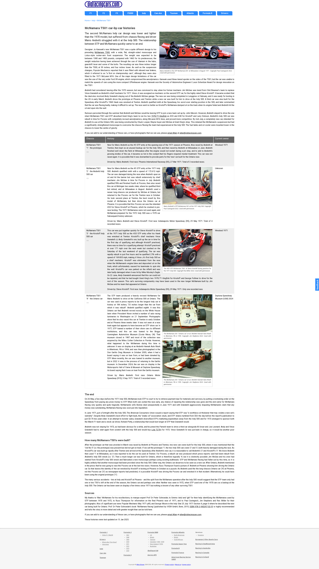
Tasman (103, 558)
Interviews (105, 544)
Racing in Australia (202, 548)
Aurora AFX (152, 555)
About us (178, 564)
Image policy (186, 564)
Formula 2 (127, 532)
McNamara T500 (102, 52)
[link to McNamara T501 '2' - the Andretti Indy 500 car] (88, 178)
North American (179, 535)
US (151, 535)
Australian (153, 546)
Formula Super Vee (179, 544)
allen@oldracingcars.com (190, 133)
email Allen (172, 133)
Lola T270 (155, 430)
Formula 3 (127, 555)
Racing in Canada (202, 553)
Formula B (175, 548)
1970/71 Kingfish (159, 116)
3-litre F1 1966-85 (107, 535)
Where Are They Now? (109, 542)
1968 (127, 537)
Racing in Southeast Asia (205, 544)
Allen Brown (140, 564)
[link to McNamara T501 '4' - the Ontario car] (88, 302)
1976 (161, 544)
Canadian (153, 542)
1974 (127, 551)
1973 (127, 548)
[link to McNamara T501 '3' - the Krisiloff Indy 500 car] (88, 240)
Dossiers (201, 535)
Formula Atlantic (178, 532)
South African (178, 539)
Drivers (103, 539)
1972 (127, 546)
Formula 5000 (153, 532)
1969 (127, 539)
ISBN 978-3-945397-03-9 (201, 506)
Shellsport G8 (153, 551)
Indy (101, 549)
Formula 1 (104, 532)
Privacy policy (169, 564)
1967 (127, 535)
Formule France (177, 553)
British (152, 537)
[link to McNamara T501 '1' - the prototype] (88, 151)
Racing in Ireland (202, 557)
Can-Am (103, 553)
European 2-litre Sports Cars (206, 539)
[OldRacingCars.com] (103, 6)
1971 (127, 544)
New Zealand (154, 544)
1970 (127, 542)
